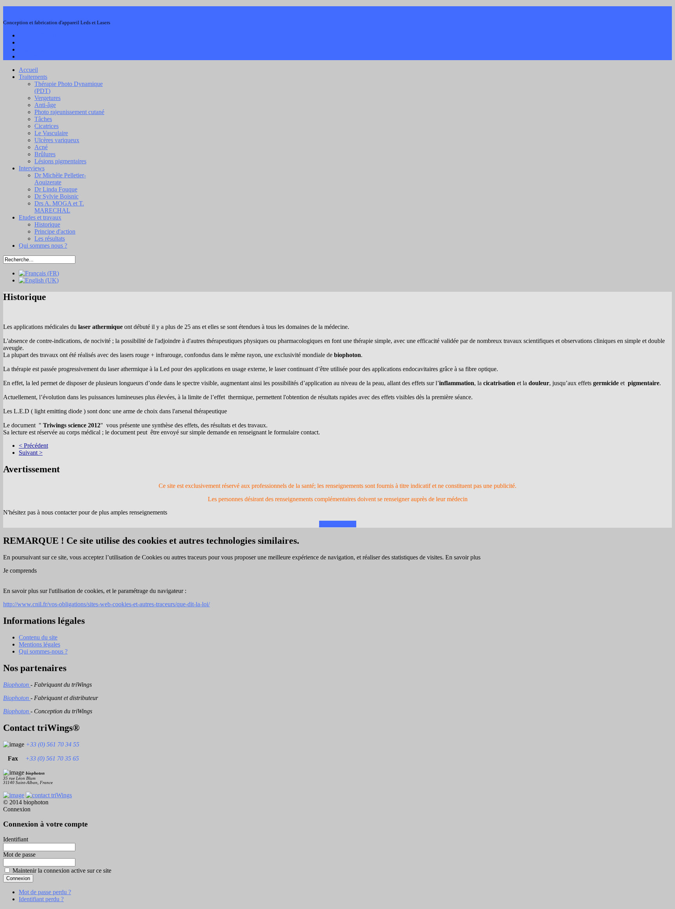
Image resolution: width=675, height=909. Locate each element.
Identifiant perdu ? (41, 899)
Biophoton (16, 684)
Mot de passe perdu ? (45, 892)
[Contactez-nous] (49, 795)
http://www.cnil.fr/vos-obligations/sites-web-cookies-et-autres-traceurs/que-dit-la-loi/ (106, 604)
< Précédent (33, 445)
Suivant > (31, 452)
